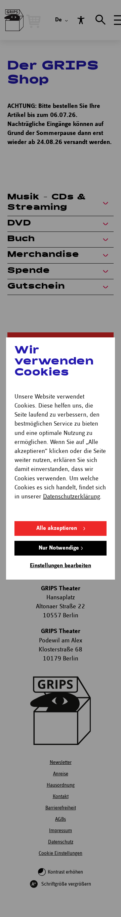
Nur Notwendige (59, 548)
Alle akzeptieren (56, 528)
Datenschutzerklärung (71, 496)
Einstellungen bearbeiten (60, 565)
